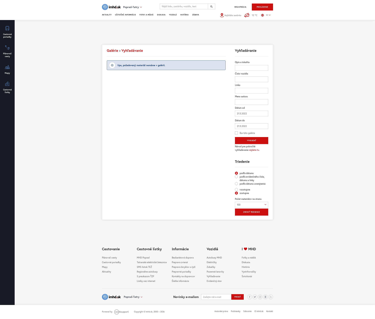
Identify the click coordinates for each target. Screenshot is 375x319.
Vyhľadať (251, 140)
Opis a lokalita (242, 62)
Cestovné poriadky (111, 262)
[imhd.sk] (111, 7)
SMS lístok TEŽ (144, 266)
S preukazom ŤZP (145, 276)
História (184, 15)
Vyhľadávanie (132, 50)
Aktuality (106, 15)
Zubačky (211, 266)
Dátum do (240, 120)
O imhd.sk (258, 311)
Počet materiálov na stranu (248, 198)
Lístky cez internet (146, 280)
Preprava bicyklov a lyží (183, 266)
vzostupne (245, 189)
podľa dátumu (247, 173)
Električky (212, 262)
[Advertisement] (187, 33)
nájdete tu (254, 149)
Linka (237, 84)
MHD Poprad (143, 257)
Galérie (112, 50)
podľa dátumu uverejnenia (252, 183)
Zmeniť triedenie (251, 212)
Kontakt (269, 311)
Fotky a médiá (146, 15)
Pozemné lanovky (215, 271)
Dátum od (240, 107)
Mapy (105, 266)
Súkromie (247, 311)
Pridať (237, 297)
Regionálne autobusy (147, 271)
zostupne (244, 193)
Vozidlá (173, 15)
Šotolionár (247, 276)
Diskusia (161, 15)
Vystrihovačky (249, 271)
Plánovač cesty (109, 257)
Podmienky (235, 311)
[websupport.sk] (121, 311)
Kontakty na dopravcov (183, 276)
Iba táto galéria (247, 132)
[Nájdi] (211, 6)
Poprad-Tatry (131, 297)
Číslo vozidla (241, 73)
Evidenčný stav (214, 280)
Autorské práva (221, 311)
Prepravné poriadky (181, 271)
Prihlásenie (262, 7)
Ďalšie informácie (180, 280)
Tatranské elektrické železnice (152, 262)
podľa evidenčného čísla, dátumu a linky (252, 178)
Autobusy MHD (214, 257)
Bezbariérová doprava (183, 257)
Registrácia (240, 7)
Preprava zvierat (180, 262)
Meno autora (241, 96)
